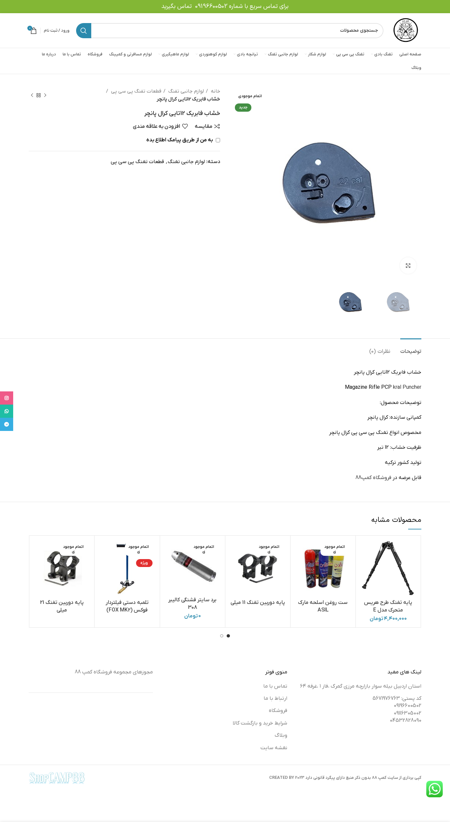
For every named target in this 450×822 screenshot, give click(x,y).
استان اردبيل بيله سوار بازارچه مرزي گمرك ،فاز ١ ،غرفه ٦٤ (360, 686)
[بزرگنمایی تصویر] (408, 265)
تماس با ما (275, 686)
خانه (215, 91)
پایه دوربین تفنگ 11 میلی (258, 602)
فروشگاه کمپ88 (373, 477)
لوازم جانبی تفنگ (185, 91)
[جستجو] (83, 30)
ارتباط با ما (275, 698)
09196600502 (211, 6)
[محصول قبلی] (45, 95)
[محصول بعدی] (32, 95)
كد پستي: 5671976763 (397, 698)
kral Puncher (407, 387)
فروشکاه (278, 710)
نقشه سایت (274, 748)
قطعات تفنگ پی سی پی (135, 91)
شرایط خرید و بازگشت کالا (260, 723)
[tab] (410, 348)
